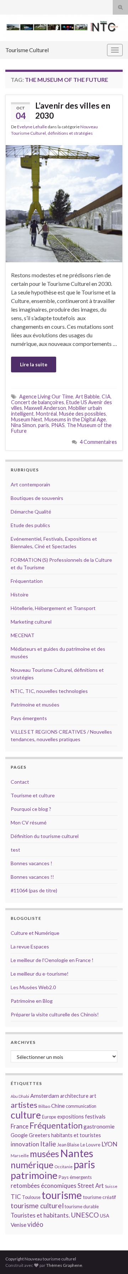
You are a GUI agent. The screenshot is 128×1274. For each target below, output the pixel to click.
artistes (24, 1105)
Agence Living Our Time (46, 396)
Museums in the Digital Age (75, 419)
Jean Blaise (68, 1144)
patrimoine (34, 1175)
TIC (16, 1196)
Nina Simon (23, 425)
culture (26, 1115)
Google (19, 1135)
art (93, 1096)
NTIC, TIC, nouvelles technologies (49, 691)
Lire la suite (33, 364)
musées (44, 1154)
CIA (106, 396)
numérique (32, 1164)
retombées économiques (43, 1185)
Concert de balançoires (37, 402)
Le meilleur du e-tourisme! (40, 974)
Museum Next (26, 419)
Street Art (91, 1185)
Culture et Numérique (35, 933)
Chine (58, 1105)
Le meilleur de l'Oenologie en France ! (52, 960)
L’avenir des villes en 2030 (72, 110)
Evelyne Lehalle (32, 126)
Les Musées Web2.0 (33, 987)
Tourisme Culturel (27, 49)
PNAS (58, 425)
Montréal (46, 414)
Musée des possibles (82, 414)
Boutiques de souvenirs (37, 498)
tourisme (62, 1195)
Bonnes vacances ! (31, 863)
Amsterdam (44, 1095)
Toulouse (31, 1197)
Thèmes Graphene (64, 1265)
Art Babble (87, 396)
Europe (49, 1117)
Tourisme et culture (33, 795)
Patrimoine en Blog (32, 1001)
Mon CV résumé (29, 822)
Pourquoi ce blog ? (31, 809)
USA (104, 1216)
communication (81, 1106)
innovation (25, 1144)
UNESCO (85, 1215)
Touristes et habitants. (40, 1215)
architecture (74, 1096)
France (19, 1126)
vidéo (35, 1224)
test (15, 850)
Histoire (19, 594)
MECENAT (22, 635)
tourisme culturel (37, 1205)
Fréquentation (27, 581)
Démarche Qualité (31, 512)
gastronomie (99, 1126)
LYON (109, 1144)
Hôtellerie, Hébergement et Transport (53, 608)
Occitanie (63, 1166)
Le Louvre (90, 1144)
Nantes (76, 1153)
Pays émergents (29, 718)
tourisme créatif (99, 1197)
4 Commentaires (98, 442)
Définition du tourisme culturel (45, 836)
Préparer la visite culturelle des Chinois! (55, 1014)
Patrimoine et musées (35, 705)
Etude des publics (30, 525)
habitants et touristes (76, 1135)
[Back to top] (112, 1258)
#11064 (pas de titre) (34, 890)
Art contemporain (30, 484)
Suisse (111, 1186)
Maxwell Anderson (45, 408)
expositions (70, 1117)
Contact (20, 782)
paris (43, 425)
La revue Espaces (30, 946)
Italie (48, 1144)
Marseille (20, 1155)
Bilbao (44, 1106)
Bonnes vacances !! (32, 877)
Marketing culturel (31, 622)
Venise (18, 1224)
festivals (95, 1116)
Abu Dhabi (20, 1096)
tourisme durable (82, 1206)
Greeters (39, 1135)
